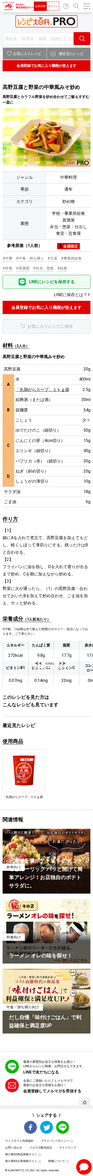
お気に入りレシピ (27, 54)
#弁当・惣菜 (43, 268)
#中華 (7, 258)
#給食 (62, 268)
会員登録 (40, 6)
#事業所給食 (71, 258)
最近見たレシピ (71, 54)
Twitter (46, 1127)
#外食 (7, 268)
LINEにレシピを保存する (52, 281)
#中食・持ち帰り (30, 258)
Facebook (30, 1127)
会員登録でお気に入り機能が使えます (46, 65)
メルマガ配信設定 (40, 1147)
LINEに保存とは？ (70, 294)
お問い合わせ (66, 6)
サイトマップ (67, 1147)
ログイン (53, 6)
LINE (62, 1127)
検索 (82, 38)
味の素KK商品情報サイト (21, 1154)
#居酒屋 (22, 268)
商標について (56, 1161)
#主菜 (52, 258)
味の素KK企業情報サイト (21, 1161)
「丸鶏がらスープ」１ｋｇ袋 (42, 389)
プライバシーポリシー (55, 1141)
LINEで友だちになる (41, 1072)
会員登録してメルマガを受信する (52, 1091)
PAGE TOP (84, 1102)
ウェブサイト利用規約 (19, 1141)
